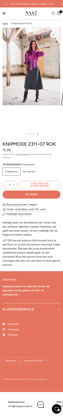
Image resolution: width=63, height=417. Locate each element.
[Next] (37, 134)
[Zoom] (53, 35)
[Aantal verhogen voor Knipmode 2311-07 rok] (14, 185)
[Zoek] (53, 13)
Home (5, 23)
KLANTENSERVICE (18, 309)
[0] (58, 13)
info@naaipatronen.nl (20, 406)
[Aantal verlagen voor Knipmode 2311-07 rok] (5, 185)
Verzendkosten (22, 154)
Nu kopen (31, 194)
